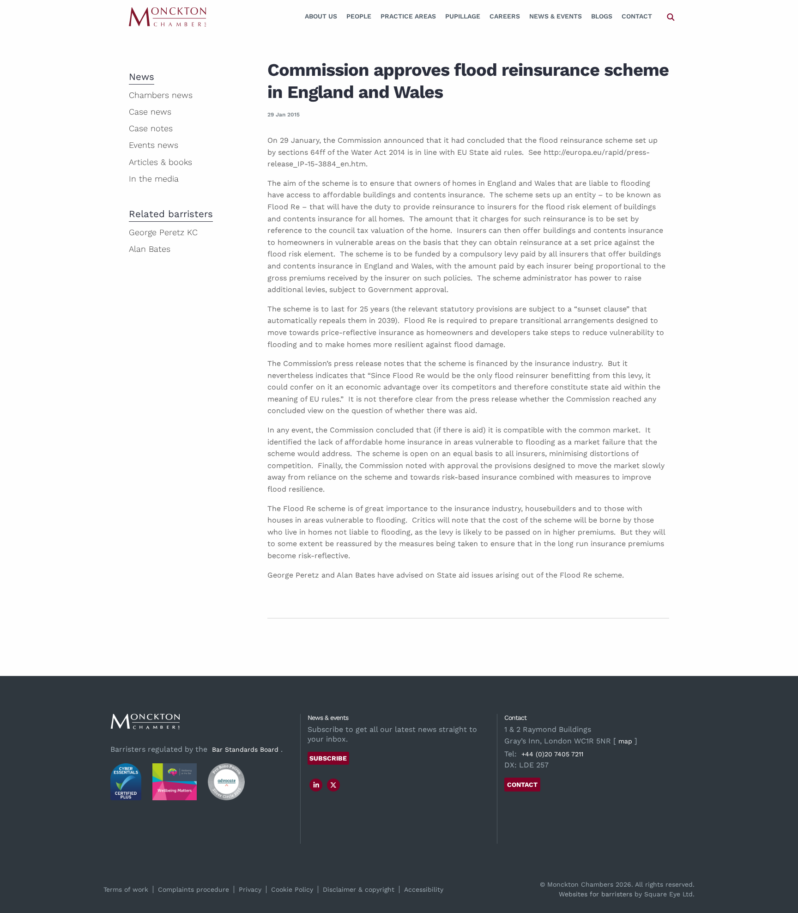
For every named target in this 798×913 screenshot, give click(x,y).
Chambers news (161, 95)
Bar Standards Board (245, 749)
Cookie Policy (292, 889)
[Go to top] (780, 868)
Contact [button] (522, 784)
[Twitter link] (333, 785)
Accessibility (423, 889)
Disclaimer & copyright (358, 889)
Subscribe (328, 758)
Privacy (250, 889)
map (625, 741)
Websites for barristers (595, 894)
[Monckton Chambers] (167, 16)
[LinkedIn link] (316, 785)
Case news (150, 111)
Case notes (151, 128)
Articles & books (160, 162)
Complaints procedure (193, 889)
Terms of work (125, 889)
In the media (154, 178)
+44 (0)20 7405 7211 (552, 754)
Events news (153, 145)
